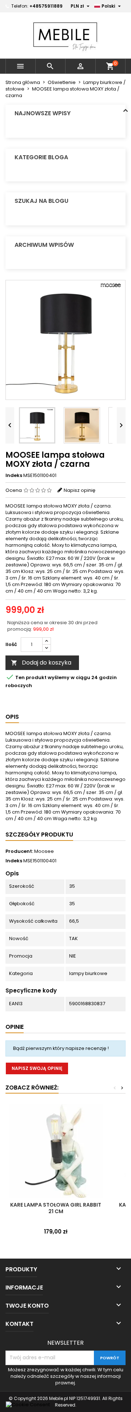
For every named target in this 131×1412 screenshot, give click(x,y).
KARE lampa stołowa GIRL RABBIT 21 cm (55, 1208)
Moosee (44, 851)
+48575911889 (46, 6)
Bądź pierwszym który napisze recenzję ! (61, 1048)
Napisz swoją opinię (37, 1068)
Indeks (13, 475)
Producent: (19, 851)
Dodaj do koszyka (41, 662)
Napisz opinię (79, 490)
